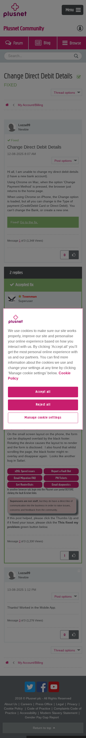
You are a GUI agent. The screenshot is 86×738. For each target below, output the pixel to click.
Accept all (43, 392)
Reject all (43, 405)
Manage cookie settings (43, 417)
